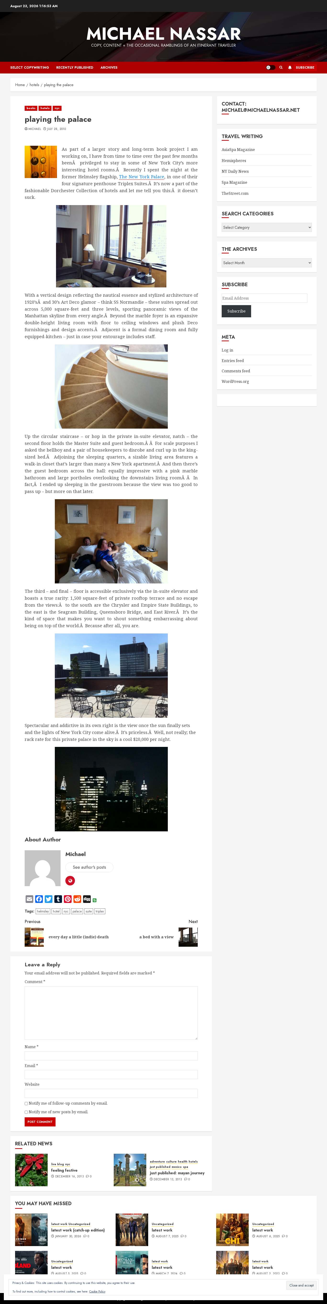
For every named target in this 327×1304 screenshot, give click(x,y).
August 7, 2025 (167, 1236)
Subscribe (305, 67)
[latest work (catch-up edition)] (31, 1230)
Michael (34, 129)
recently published (74, 67)
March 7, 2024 (167, 1274)
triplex (100, 911)
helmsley (43, 911)
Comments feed (236, 371)
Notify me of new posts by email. (58, 1111)
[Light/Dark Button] (271, 67)
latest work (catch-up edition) (78, 1230)
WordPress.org (235, 381)
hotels (45, 108)
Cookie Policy (97, 1291)
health (182, 1162)
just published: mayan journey (177, 1173)
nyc (57, 108)
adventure (157, 1162)
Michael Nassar (163, 33)
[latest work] (132, 1230)
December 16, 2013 (69, 1177)
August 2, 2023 (268, 1274)
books (31, 108)
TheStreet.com (235, 193)
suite (89, 911)
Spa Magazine (234, 182)
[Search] (281, 67)
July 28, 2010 (56, 129)
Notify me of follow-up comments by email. (68, 1103)
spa (185, 1167)
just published (160, 1167)
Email (31, 1065)
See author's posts (89, 867)
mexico (177, 1167)
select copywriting (29, 67)
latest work (59, 1224)
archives (109, 67)
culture (171, 1162)
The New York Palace (141, 176)
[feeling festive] (31, 1170)
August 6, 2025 (268, 1236)
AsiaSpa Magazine (238, 149)
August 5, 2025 (66, 1274)
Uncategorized (79, 1224)
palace (77, 911)
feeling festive (64, 1170)
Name (32, 1046)
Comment (35, 981)
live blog (57, 1164)
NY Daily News (235, 171)
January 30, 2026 (68, 1236)
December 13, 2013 (168, 1179)
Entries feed (233, 360)
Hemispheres (234, 160)
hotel (56, 911)
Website (32, 1084)
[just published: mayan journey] (130, 1170)
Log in (227, 350)
